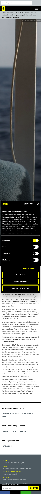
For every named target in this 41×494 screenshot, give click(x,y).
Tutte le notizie (11, 13)
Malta (23, 431)
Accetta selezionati (20, 281)
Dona (5, 460)
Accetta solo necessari (20, 288)
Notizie (4, 13)
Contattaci (6, 483)
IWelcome (7, 446)
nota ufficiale (19, 299)
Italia (5, 431)
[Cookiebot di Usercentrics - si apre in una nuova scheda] (25, 204)
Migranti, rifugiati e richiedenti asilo (26, 13)
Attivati (6, 477)
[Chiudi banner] (38, 204)
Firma (5, 466)
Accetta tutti (20, 275)
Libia (14, 431)
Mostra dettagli (29, 268)
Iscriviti (34, 488)
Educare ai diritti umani (12, 472)
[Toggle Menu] (36, 9)
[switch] (36, 247)
